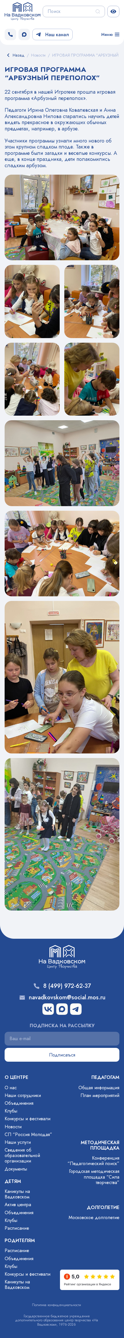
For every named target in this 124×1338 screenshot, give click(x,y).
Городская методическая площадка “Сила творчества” (94, 1176)
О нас (11, 1087)
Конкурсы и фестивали (27, 1118)
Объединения (19, 1103)
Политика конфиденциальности (56, 1305)
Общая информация (98, 1087)
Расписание (17, 1228)
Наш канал (57, 34)
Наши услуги (18, 1142)
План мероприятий (99, 1095)
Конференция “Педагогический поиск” (93, 1161)
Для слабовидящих (113, 11)
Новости (13, 1126)
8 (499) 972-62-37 (67, 986)
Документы (16, 1169)
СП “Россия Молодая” (28, 1134)
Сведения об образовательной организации (22, 1155)
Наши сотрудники (23, 1095)
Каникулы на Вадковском (17, 1194)
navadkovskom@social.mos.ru (67, 997)
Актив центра (18, 1204)
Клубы (11, 1111)
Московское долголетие (94, 1217)
